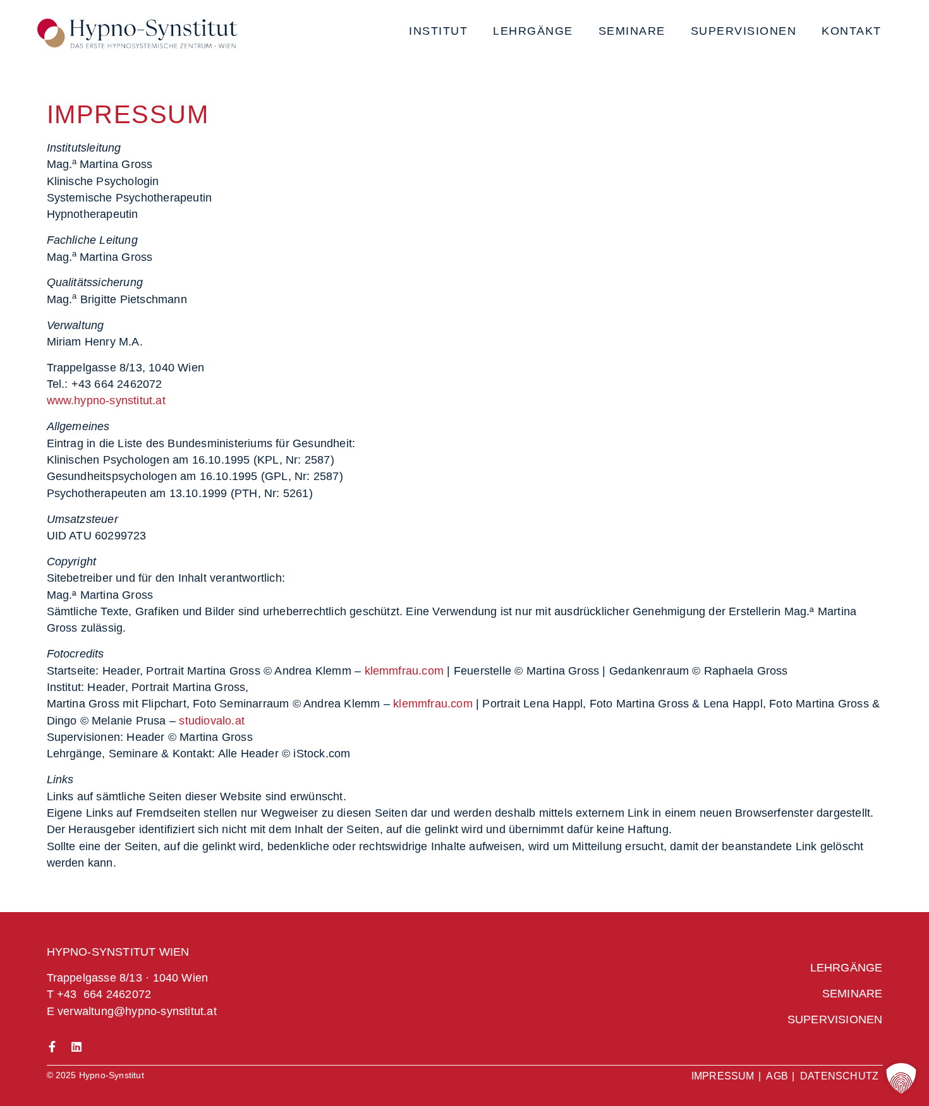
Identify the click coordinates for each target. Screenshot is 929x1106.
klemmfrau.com (404, 670)
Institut (438, 31)
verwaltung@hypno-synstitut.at (137, 1011)
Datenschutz (839, 1076)
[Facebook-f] (52, 1046)
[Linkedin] (76, 1046)
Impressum (723, 1076)
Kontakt (852, 31)
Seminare (631, 31)
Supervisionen (744, 31)
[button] (901, 1078)
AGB (777, 1076)
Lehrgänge (533, 31)
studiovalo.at (212, 720)
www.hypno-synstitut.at (106, 400)
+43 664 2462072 (104, 994)
